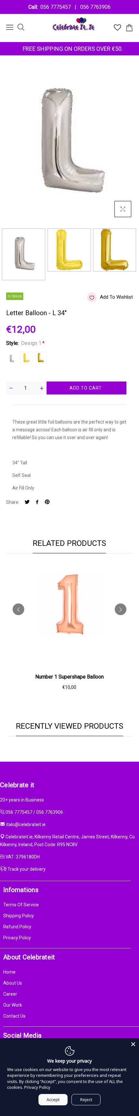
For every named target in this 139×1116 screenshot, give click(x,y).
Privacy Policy (17, 937)
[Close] (133, 1044)
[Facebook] (37, 502)
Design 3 (41, 357)
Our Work (12, 1005)
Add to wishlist (116, 297)
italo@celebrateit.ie (26, 824)
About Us (12, 983)
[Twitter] (27, 502)
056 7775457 (56, 7)
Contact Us (14, 1016)
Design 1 (11, 357)
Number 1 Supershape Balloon (69, 677)
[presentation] (18, 609)
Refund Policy (17, 926)
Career (10, 994)
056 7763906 (94, 7)
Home (9, 972)
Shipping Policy (18, 915)
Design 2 (26, 357)
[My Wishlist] (117, 29)
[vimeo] (47, 502)
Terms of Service (21, 904)
